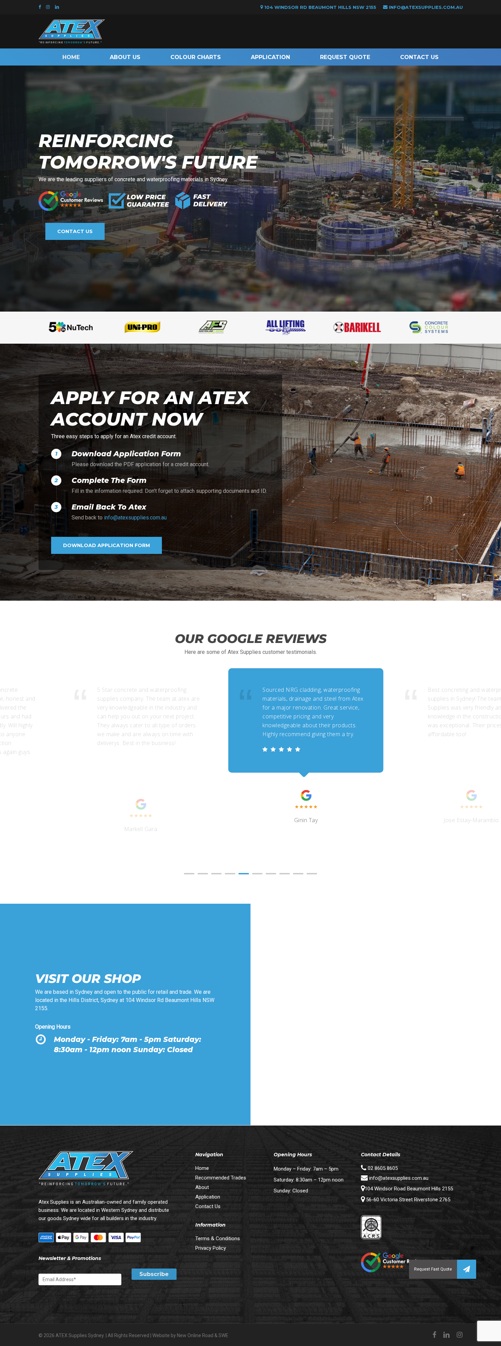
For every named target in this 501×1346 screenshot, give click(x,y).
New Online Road (195, 1335)
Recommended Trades (220, 1178)
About (202, 1187)
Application (207, 1197)
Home (202, 1168)
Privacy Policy (210, 1248)
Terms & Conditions (217, 1238)
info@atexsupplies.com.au (426, 7)
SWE (223, 1335)
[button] (466, 1269)
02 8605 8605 (382, 1168)
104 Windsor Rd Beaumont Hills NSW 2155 (319, 7)
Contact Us (208, 1206)
